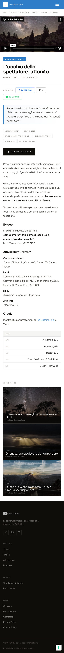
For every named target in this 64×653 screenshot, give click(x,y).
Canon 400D (9, 141)
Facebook (26, 90)
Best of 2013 (29, 131)
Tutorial (6, 554)
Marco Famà (11, 78)
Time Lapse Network (13, 583)
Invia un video (9, 611)
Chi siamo (8, 606)
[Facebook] (6, 532)
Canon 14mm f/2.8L (42, 136)
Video (14, 12)
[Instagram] (12, 532)
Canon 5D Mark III (27, 141)
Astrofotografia (12, 131)
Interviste (7, 565)
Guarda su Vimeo (21, 152)
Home (5, 12)
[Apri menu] (57, 4)
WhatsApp (14, 97)
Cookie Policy (10, 627)
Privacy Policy (9, 622)
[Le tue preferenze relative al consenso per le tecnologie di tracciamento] (59, 648)
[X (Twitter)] (19, 532)
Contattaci (8, 616)
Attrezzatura (8, 560)
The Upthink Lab (45, 319)
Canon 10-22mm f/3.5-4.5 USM (17, 136)
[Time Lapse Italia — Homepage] (14, 4)
